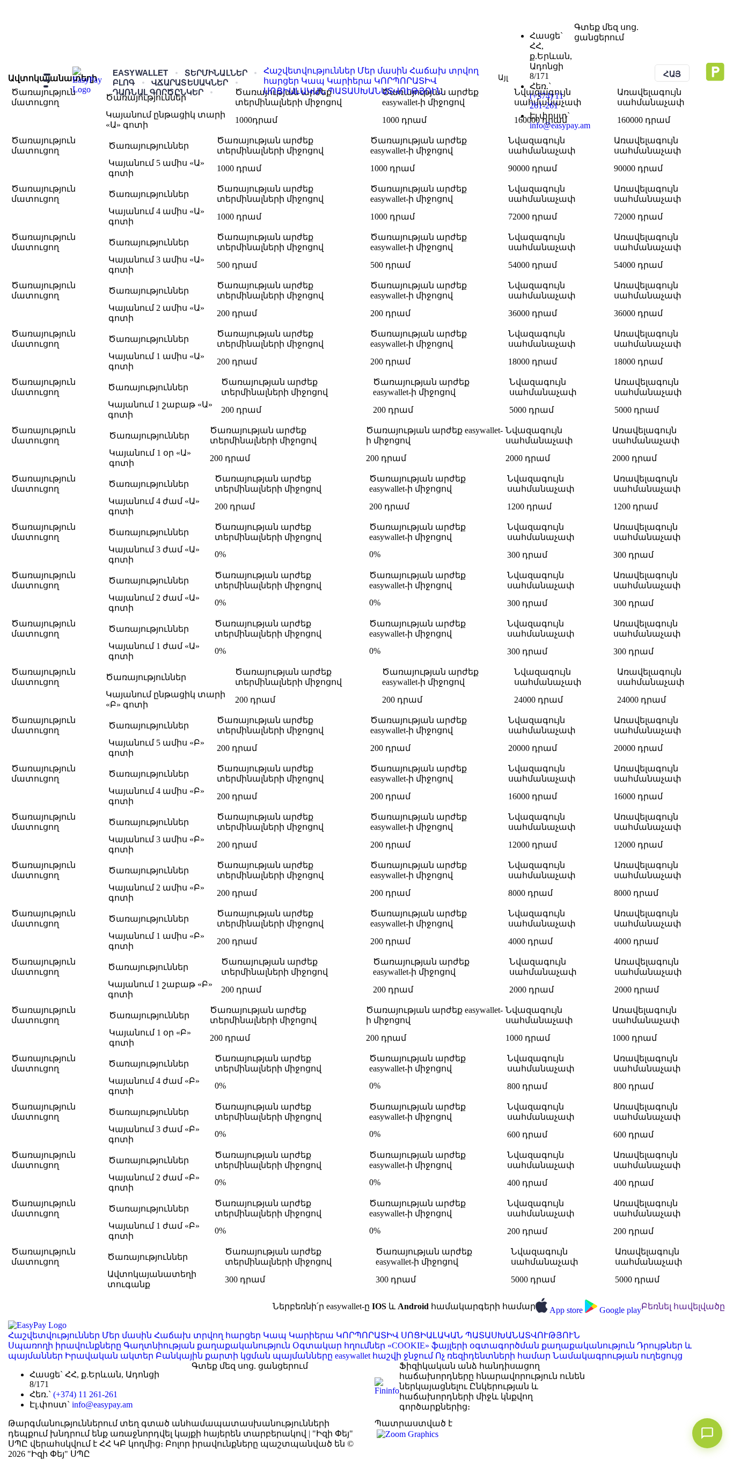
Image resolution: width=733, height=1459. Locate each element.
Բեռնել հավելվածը (683, 1306)
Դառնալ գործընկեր (158, 92)
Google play (620, 1310)
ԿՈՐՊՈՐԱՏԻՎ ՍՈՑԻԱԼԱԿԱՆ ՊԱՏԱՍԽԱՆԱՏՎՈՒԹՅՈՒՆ (458, 1335)
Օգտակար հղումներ (339, 1345)
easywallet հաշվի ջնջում (385, 1355)
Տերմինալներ (216, 73)
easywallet (140, 73)
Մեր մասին (383, 70)
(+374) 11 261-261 (546, 100)
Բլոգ (124, 82)
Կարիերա (350, 80)
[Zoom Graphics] (406, 1433)
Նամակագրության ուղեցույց (618, 1355)
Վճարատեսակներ (190, 82)
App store (567, 1310)
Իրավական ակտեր (110, 1355)
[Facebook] (587, 47)
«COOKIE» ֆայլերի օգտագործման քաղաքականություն (512, 1345)
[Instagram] (604, 47)
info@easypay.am (560, 125)
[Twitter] (595, 47)
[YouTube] (613, 47)
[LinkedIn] (578, 47)
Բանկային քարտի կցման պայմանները (245, 1355)
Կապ (314, 80)
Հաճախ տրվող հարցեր (208, 1335)
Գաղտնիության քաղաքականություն (207, 1345)
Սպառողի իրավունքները (65, 1345)
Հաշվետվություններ (310, 70)
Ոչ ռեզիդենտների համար (494, 1355)
